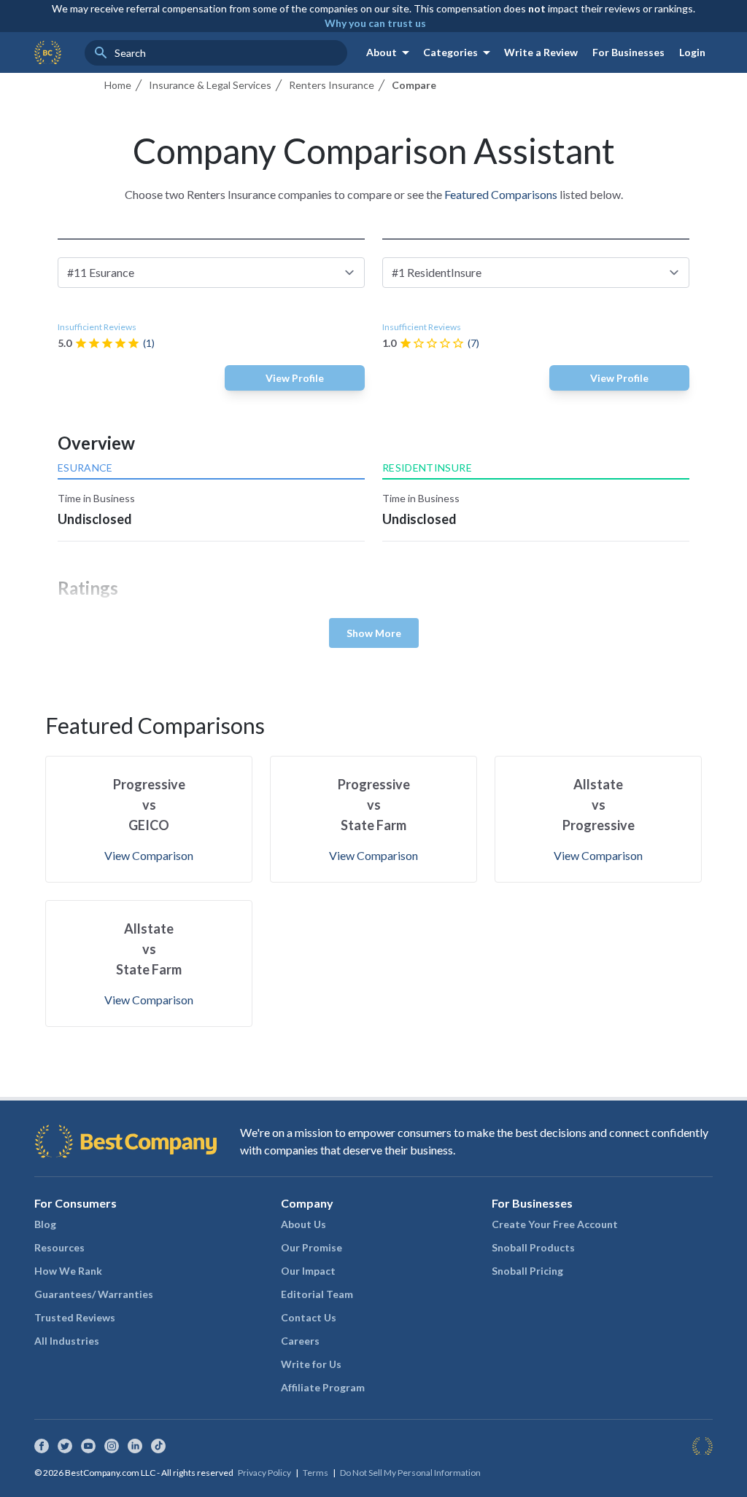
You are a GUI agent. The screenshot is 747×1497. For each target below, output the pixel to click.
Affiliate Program (323, 1387)
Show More (374, 633)
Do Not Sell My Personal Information (410, 1472)
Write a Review (541, 52)
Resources (59, 1247)
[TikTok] (158, 1446)
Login (692, 52)
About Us (303, 1224)
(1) (149, 343)
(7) (473, 343)
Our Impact (308, 1271)
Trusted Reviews (74, 1317)
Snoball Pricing (527, 1271)
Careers (300, 1340)
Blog (45, 1224)
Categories (459, 52)
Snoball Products (533, 1247)
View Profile (295, 378)
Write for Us (311, 1364)
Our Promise (311, 1247)
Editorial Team (317, 1294)
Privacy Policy (264, 1472)
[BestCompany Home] (47, 52)
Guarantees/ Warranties (93, 1294)
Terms (315, 1472)
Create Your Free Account (555, 1224)
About (390, 52)
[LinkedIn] (135, 1446)
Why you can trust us (375, 23)
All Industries (66, 1340)
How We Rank (68, 1271)
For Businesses (628, 52)
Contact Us (308, 1317)
